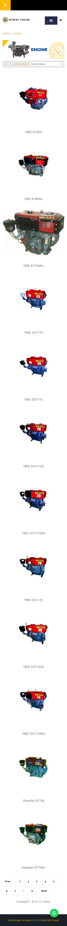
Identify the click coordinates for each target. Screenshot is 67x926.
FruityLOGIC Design (49, 920)
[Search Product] (39, 5)
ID (61, 20)
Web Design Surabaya (19, 920)
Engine (17, 33)
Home (6, 33)
